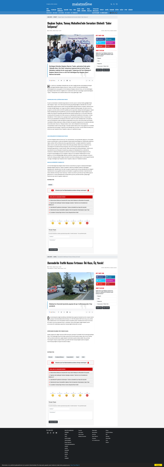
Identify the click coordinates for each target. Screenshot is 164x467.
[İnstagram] (47, 433)
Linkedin (110, 39)
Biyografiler (94, 432)
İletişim (107, 442)
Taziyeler (94, 438)
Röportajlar (94, 430)
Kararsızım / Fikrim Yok (103, 66)
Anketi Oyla (99, 70)
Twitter (99, 42)
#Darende (50, 357)
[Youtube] (116, 13)
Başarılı (99, 58)
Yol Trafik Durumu (96, 440)
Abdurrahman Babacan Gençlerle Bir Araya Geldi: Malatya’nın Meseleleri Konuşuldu (69, 200)
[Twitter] (112, 13)
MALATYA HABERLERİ (60, 10)
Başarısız (100, 63)
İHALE (70, 10)
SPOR (125, 10)
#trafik (83, 357)
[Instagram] (114, 13)
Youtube (100, 46)
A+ (89, 80)
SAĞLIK (121, 10)
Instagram (110, 42)
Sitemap (107, 436)
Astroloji (94, 434)
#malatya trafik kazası (59, 357)
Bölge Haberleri (89, 10)
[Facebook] (110, 13)
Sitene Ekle (108, 438)
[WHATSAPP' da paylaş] (64, 80)
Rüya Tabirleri (95, 436)
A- (92, 80)
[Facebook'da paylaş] (58, 80)
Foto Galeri (80, 432)
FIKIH (74, 10)
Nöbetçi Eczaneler (82, 436)
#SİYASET (50, 184)
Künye (107, 430)
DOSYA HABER (78, 10)
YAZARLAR (53, 10)
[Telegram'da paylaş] (67, 80)
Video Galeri (81, 434)
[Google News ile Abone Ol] (52, 80)
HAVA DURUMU (83, 10)
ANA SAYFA (49, 17)
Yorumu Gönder (53, 249)
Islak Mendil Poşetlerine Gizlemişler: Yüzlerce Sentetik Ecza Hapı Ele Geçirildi (68, 207)
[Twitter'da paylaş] (61, 80)
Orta (98, 61)
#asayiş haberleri (70, 357)
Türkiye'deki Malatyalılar (96, 10)
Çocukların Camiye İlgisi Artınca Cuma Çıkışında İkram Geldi (64, 212)
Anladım (158, 465)
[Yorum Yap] (87, 80)
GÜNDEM (130, 10)
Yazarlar (80, 430)
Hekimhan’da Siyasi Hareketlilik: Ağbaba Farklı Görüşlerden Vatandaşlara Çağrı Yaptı (69, 210)
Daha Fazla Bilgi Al (75, 465)
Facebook (100, 39)
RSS (108, 46)
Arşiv (107, 440)
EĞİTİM (117, 10)
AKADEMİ (66, 10)
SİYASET (102, 10)
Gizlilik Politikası (109, 432)
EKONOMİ (112, 10)
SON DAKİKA (48, 10)
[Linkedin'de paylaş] (70, 80)
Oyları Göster (106, 70)
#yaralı (77, 357)
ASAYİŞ (106, 10)
